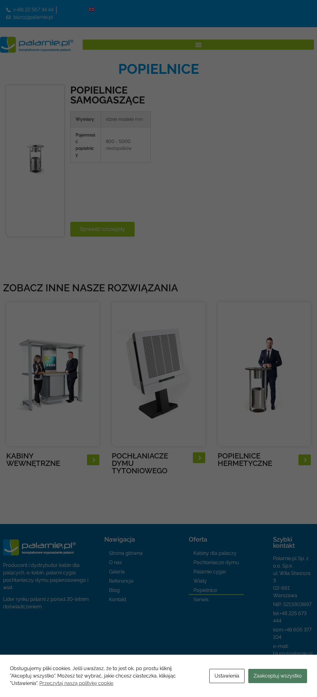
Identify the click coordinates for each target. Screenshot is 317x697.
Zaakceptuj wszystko (278, 676)
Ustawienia (227, 676)
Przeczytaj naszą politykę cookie (76, 683)
